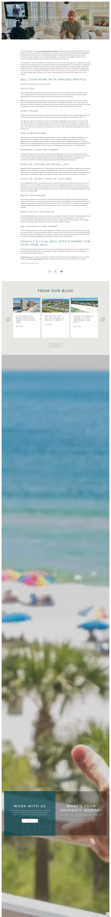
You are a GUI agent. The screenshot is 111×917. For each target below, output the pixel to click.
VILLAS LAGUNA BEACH (91, 6)
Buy (50, 6)
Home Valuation (81, 820)
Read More (19, 326)
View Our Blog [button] (55, 345)
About (80, 6)
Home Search (71, 6)
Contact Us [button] (29, 820)
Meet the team (37, 259)
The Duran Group (25, 257)
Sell (54, 6)
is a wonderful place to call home (48, 51)
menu (101, 6)
